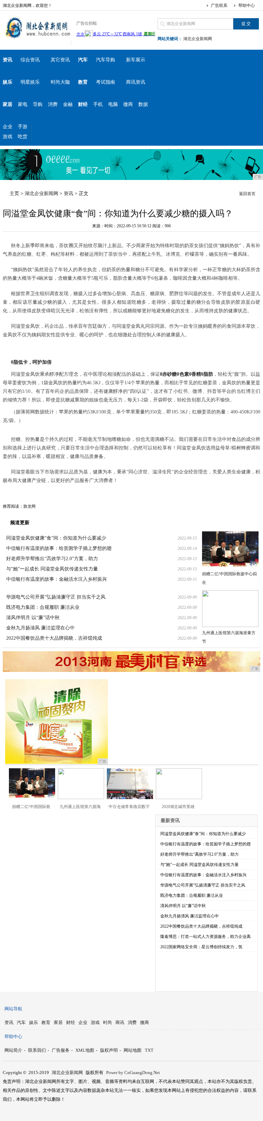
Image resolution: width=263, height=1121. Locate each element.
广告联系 (219, 5)
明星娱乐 (30, 82)
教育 (45, 1022)
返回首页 (247, 193)
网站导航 (13, 1008)
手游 (22, 126)
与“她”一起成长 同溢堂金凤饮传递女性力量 (52, 568)
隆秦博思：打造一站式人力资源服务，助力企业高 (205, 936)
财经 (70, 1022)
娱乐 (33, 1022)
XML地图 (84, 1050)
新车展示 (135, 59)
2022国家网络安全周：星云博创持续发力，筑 (201, 946)
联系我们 (37, 1050)
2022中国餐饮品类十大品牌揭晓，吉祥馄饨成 (54, 638)
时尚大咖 (60, 82)
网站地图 (132, 1050)
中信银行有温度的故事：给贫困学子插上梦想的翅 (59, 548)
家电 (22, 104)
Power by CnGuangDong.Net (133, 1072)
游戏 (7, 136)
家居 (58, 1022)
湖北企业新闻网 (197, 38)
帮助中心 (246, 5)
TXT (149, 1050)
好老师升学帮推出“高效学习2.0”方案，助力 (52, 558)
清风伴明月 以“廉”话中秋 (33, 617)
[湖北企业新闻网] (37, 39)
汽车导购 (105, 59)
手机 (98, 104)
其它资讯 (60, 59)
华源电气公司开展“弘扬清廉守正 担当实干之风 (55, 597)
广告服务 (61, 1050)
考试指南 (105, 82)
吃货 (22, 136)
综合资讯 (30, 59)
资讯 (68, 193)
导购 (37, 104)
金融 (68, 104)
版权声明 (109, 1050)
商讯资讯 (135, 82)
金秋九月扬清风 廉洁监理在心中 (40, 627)
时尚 (107, 1022)
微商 (128, 104)
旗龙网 (29, 506)
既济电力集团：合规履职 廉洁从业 (42, 607)
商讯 (119, 1022)
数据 (143, 104)
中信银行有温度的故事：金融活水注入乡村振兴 (56, 579)
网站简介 (13, 1050)
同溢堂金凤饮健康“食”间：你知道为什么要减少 (56, 538)
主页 (14, 193)
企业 (7, 126)
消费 (53, 104)
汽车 (21, 1022)
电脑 (113, 104)
